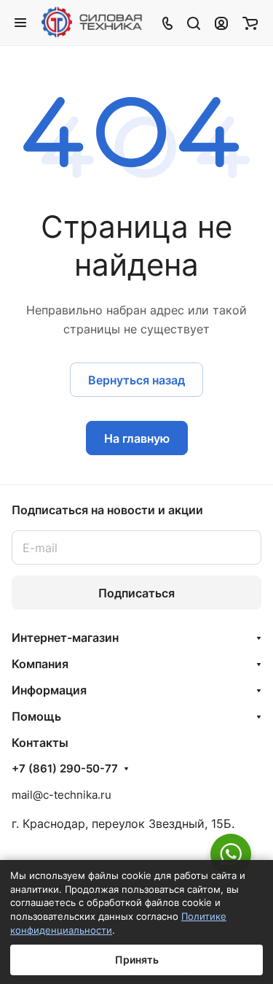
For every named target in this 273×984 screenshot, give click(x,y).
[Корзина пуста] (250, 22)
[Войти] (221, 22)
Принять (137, 959)
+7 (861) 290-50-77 (65, 768)
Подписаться (136, 593)
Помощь (36, 716)
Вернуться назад (136, 380)
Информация (49, 690)
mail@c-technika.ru (61, 795)
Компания (40, 663)
